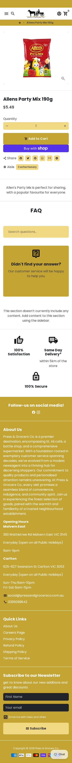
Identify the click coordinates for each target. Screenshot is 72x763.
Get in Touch (36, 287)
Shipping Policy (15, 652)
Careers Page (14, 632)
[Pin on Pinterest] (35, 158)
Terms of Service (16, 658)
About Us (10, 626)
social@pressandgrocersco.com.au (34, 595)
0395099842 (15, 602)
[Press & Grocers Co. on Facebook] (33, 412)
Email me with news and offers (27, 717)
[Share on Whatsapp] (42, 158)
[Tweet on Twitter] (28, 158)
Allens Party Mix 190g (40, 22)
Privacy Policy (14, 639)
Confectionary (27, 167)
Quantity (10, 119)
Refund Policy (13, 645)
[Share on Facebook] (21, 158)
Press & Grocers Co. (47, 748)
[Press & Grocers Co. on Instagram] (38, 412)
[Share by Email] (49, 158)
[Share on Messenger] (57, 158)
